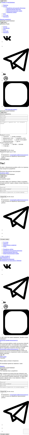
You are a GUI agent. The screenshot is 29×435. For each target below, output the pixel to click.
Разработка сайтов (11, 12)
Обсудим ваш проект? (11, 109)
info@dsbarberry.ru (5, 257)
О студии (5, 15)
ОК (1, 355)
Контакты (6, 16)
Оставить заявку (5, 159)
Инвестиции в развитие (9, 245)
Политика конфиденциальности (9, 340)
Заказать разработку (5, 19)
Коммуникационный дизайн (14, 11)
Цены (4, 246)
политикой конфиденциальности (19, 154)
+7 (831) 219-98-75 (5, 256)
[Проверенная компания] (7, 259)
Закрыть (2, 366)
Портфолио (6, 28)
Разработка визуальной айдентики (15, 8)
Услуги (5, 6)
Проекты (5, 5)
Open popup (3, 356)
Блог (4, 13)
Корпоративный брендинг (13, 9)
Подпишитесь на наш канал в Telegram (10, 260)
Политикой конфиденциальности (9, 349)
